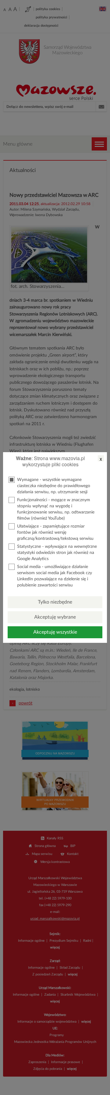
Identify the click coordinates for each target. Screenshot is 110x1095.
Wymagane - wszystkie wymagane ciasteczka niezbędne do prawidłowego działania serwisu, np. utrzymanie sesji (53, 486)
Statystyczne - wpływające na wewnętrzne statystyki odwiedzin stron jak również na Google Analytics (57, 552)
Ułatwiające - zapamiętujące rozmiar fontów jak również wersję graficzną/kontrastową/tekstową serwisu (55, 532)
